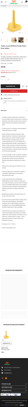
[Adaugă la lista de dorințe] (23, 86)
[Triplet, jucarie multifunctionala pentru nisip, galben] (6, 334)
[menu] (2, 2)
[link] (14, 313)
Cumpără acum (14, 91)
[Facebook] (2, 378)
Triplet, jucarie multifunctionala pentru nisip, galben (5, 348)
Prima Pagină (3, 5)
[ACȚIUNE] (26, 86)
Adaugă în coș (10, 86)
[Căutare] (6, 2)
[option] (14, 21)
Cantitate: (3, 76)
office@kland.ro (8, 372)
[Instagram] (6, 378)
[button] (22, 32)
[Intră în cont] (22, 2)
